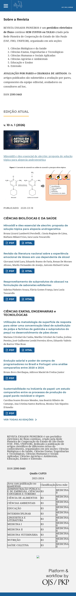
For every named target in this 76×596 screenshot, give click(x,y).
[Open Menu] (5, 5)
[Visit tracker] (38, 557)
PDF (11, 242)
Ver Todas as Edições (18, 419)
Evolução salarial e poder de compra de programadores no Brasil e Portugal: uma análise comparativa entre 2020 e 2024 (36, 364)
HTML (28, 242)
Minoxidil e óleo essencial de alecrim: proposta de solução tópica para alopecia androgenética (38, 158)
